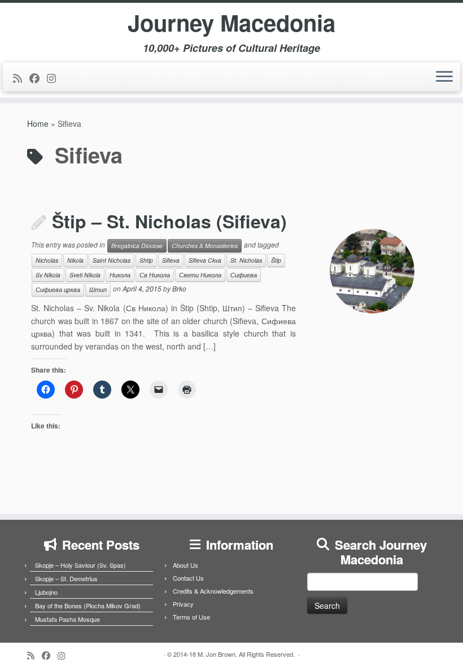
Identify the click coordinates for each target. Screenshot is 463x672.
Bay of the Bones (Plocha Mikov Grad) (88, 605)
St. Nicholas (246, 260)
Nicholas (47, 260)
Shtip (146, 260)
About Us (185, 564)
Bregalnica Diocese (137, 245)
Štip (276, 260)
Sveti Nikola (85, 275)
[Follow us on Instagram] (55, 77)
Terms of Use (191, 616)
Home (38, 123)
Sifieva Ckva (205, 260)
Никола (120, 275)
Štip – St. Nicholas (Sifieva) (169, 221)
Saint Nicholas (111, 260)
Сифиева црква (58, 289)
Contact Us (188, 577)
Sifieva (171, 260)
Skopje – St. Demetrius (66, 578)
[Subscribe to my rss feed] (21, 77)
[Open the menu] (444, 77)
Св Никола (154, 275)
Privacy (183, 603)
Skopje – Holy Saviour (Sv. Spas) (80, 564)
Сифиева (243, 275)
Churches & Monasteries (205, 245)
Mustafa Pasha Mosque (67, 619)
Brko (179, 289)
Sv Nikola (48, 275)
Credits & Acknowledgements (213, 590)
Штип (98, 289)
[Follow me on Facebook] (38, 77)
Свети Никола (200, 275)
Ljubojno (46, 591)
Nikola (75, 260)
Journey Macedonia (231, 22)
